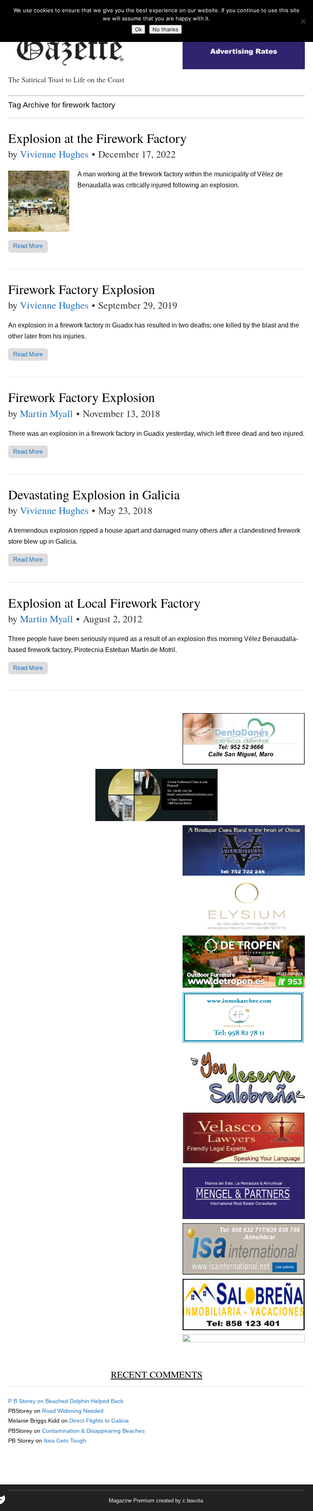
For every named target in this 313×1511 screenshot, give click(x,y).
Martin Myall (46, 413)
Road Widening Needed (73, 1411)
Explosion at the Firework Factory (97, 138)
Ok (138, 29)
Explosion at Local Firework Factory (104, 602)
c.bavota (193, 1501)
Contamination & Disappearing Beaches (93, 1431)
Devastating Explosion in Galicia (94, 494)
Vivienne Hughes (54, 153)
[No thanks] (303, 21)
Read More (28, 245)
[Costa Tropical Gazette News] (69, 45)
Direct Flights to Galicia (99, 1420)
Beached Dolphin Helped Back (84, 1401)
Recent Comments (157, 1374)
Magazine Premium (131, 1501)
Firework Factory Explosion (81, 289)
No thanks (165, 29)
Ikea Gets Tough (65, 1440)
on (26, 1401)
